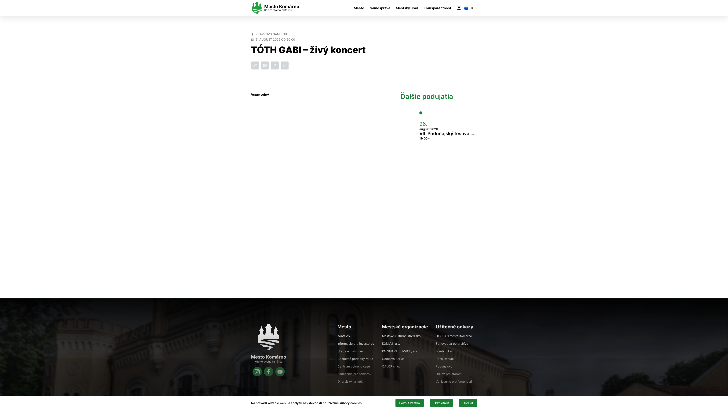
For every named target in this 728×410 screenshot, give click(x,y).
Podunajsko (444, 366)
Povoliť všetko (409, 403)
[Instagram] (257, 371)
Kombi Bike (444, 351)
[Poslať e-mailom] (265, 65)
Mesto (359, 8)
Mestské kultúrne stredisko (401, 336)
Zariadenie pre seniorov (354, 374)
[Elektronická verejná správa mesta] (459, 8)
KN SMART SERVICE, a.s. (400, 351)
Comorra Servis (393, 359)
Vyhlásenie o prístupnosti (454, 381)
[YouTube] (280, 371)
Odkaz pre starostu (449, 374)
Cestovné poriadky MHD (355, 359)
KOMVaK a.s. (391, 343)
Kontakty (343, 336)
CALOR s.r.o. (391, 366)
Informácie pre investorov (355, 343)
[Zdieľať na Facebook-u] (275, 65)
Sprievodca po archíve (452, 343)
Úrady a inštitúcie (350, 351)
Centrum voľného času (353, 366)
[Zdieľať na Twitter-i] (285, 65)
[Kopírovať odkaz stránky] (255, 65)
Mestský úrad (407, 8)
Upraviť (468, 403)
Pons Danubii (445, 359)
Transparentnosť (437, 8)
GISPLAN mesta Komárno (454, 336)
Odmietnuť (441, 403)
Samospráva (380, 8)
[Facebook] (268, 371)
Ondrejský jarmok (350, 381)
